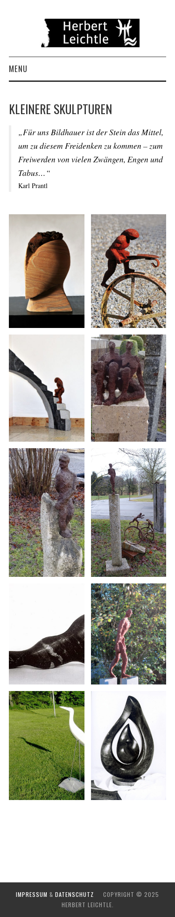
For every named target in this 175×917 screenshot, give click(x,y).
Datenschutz (74, 894)
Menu (18, 68)
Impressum (32, 894)
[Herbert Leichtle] (88, 32)
